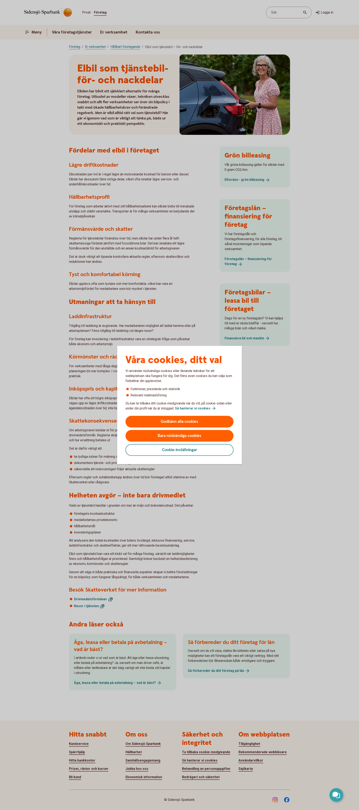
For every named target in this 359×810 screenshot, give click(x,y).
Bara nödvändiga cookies (179, 435)
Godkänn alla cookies (179, 421)
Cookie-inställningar (179, 450)
